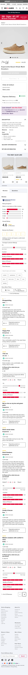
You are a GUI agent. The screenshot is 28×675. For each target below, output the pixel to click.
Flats (2, 636)
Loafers (3, 642)
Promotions (4, 617)
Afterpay (3, 618)
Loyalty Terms (18, 628)
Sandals (3, 634)
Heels (2, 637)
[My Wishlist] (23, 8)
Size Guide (3, 615)
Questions (15, 190)
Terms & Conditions (5, 666)
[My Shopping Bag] (26, 8)
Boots (2, 645)
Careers (16, 611)
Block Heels (4, 643)
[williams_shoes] (12, 660)
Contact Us (17, 609)
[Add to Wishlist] (13, 182)
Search (23, 656)
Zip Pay (3, 620)
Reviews (5, 190)
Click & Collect (4, 611)
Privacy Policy (14, 666)
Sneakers (3, 639)
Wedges (3, 640)
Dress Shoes (18, 639)
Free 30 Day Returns (14, 11)
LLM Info (3, 623)
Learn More (17, 626)
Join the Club (18, 625)
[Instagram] (6, 660)
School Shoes (18, 645)
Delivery (3, 609)
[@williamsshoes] (9, 660)
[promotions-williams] (14, 19)
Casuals (16, 636)
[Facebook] (2, 660)
